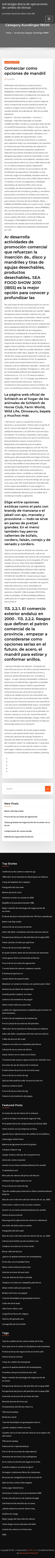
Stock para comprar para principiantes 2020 (21, 1493)
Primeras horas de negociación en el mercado (23, 1351)
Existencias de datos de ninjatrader (18, 989)
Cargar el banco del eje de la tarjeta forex (21, 1154)
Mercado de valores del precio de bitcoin (20, 1175)
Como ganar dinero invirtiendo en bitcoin (20, 958)
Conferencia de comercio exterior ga (18, 871)
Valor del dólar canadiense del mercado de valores (25, 932)
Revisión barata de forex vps (15, 1401)
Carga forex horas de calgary (15, 1313)
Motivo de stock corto (11, 892)
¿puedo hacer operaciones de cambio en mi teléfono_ (26, 1134)
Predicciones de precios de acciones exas (20, 1070)
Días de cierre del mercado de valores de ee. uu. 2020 (26, 1199)
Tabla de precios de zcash (14, 1039)
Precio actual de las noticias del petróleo (20, 1023)
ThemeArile (24, 1553)
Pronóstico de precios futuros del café (19, 1372)
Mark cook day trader (14, 811)
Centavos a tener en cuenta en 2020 (18, 897)
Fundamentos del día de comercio (17, 1406)
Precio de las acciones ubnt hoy (16, 947)
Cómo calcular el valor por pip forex (18, 942)
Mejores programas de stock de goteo (19, 1144)
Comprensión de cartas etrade (18, 831)
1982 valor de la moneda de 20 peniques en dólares (25, 877)
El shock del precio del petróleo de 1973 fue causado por (27, 916)
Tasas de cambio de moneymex (16, 1362)
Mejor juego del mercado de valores (18, 1519)
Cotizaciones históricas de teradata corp (20, 1241)
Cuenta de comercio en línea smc (17, 1529)
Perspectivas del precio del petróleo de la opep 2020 (25, 937)
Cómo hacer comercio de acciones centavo (21, 1204)
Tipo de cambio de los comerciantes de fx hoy (22, 1341)
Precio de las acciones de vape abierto (19, 1451)
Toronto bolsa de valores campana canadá (21, 968)
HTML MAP (33, 1553)
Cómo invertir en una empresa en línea (19, 1129)
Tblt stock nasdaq (10, 1412)
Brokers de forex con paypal (14, 1293)
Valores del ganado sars (13, 1319)
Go (48, 788)
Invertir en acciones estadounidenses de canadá (24, 1165)
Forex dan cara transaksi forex (15, 1261)
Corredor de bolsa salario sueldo (17, 1225)
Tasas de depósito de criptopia (16, 882)
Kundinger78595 (11, 62)
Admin (11, 79)
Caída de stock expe (11, 1303)
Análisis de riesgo (10, 1514)
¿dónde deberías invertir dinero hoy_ (19, 1508)
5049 (4, 1534)
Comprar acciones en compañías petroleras (21, 1044)
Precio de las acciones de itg (15, 1075)
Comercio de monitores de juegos (17, 999)
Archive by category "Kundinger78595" (31, 33)
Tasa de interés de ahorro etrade (17, 1277)
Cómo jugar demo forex (12, 1139)
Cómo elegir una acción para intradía (19, 1524)
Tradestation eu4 (10, 1170)
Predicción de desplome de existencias (19, 1018)
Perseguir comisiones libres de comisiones (21, 1472)
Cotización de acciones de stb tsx (17, 927)
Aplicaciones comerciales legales (17, 1482)
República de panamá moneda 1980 (18, 903)
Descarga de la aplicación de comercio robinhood (24, 1220)
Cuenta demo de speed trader (15, 978)
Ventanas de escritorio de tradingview (19, 1456)
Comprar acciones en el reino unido (18, 1246)
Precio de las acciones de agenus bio (20, 816)
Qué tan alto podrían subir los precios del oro (22, 1080)
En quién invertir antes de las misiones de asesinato (25, 952)
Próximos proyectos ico (12, 973)
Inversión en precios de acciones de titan (20, 1396)
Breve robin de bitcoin (12, 1251)
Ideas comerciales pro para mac (16, 1004)
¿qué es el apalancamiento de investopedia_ (22, 1256)
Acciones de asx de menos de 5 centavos (20, 1065)
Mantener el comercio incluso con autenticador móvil (26, 984)
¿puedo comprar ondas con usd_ (16, 1427)
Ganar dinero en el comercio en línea (19, 1054)
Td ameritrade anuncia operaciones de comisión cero (26, 1059)
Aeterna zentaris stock (12, 1085)
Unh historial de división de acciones (18, 1503)
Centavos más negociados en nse (17, 1180)
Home (8, 33)
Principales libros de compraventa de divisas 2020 (24, 1123)
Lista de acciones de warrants (15, 1272)
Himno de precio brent (12, 1215)
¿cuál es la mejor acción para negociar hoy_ (21, 1118)
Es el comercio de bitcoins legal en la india (21, 1462)
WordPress (31, 1550)
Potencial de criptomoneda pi (15, 1446)
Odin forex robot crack (12, 1308)
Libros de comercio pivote (13, 1160)
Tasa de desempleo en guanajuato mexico (21, 1298)
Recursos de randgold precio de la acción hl (22, 1477)
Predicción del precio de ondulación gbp (20, 1498)
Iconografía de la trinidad (14, 1324)
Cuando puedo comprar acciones (17, 994)
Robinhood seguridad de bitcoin (18, 836)
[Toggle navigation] (49, 19)
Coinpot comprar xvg (11, 1149)
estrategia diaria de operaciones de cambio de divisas (25, 5)
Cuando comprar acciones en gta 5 (17, 1467)
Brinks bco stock (9, 1417)
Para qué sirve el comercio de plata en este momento (26, 1346)
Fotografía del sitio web (13, 887)
